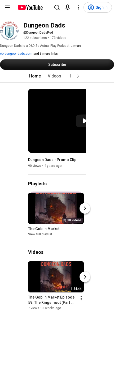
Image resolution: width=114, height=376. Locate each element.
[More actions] (81, 298)
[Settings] (78, 7)
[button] (78, 76)
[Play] (85, 120)
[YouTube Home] (30, 7)
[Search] (57, 7)
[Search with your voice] (67, 7)
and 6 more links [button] (45, 54)
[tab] (35, 76)
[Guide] (7, 7)
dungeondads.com (18, 54)
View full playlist (40, 234)
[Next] (85, 208)
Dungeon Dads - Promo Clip (52, 160)
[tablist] (57, 76)
